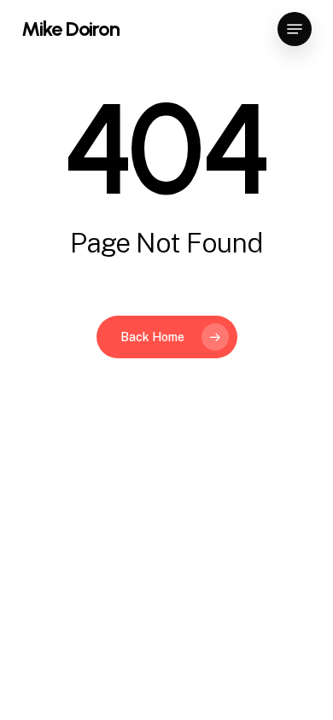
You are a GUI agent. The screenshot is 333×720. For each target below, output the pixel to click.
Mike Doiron (70, 29)
